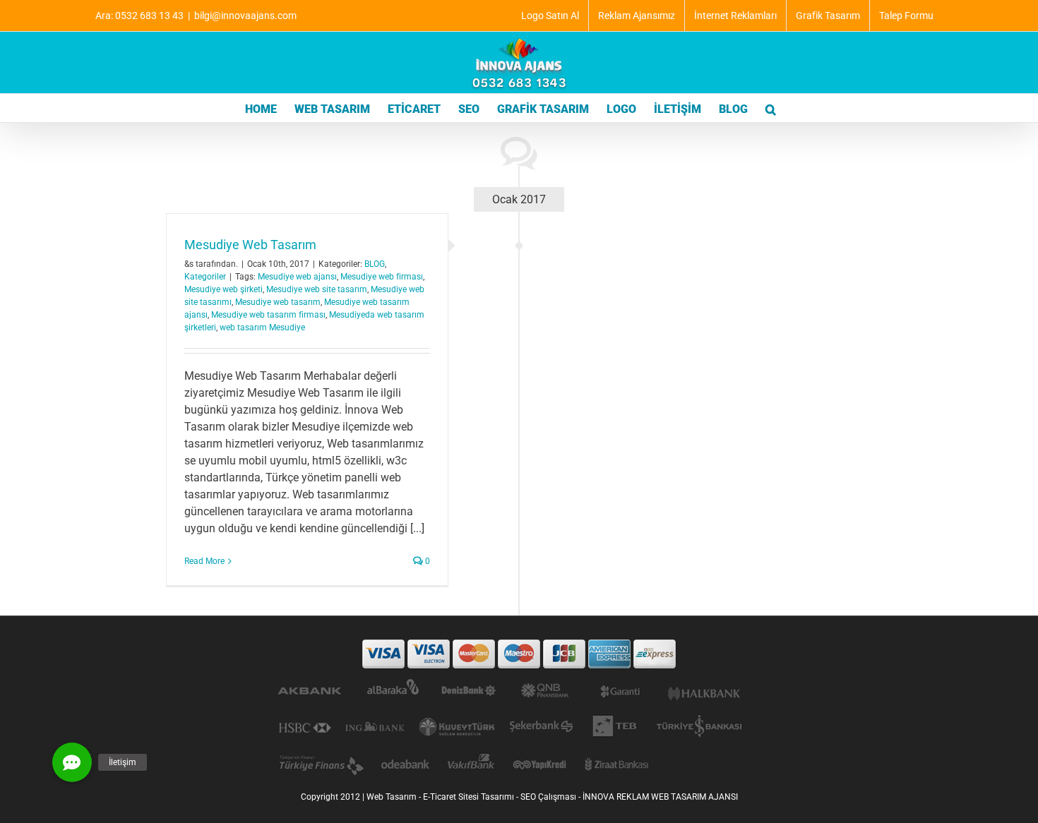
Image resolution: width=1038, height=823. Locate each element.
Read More (204, 561)
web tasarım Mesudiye (262, 327)
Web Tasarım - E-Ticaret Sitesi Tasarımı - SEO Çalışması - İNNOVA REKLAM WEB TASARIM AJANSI (552, 797)
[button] (770, 108)
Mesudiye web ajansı (297, 277)
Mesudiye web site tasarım (316, 289)
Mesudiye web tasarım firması (268, 315)
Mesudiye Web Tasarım (250, 244)
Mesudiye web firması (381, 277)
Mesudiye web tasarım (278, 302)
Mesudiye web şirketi (223, 289)
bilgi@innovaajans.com (245, 15)
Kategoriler (205, 277)
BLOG (374, 264)
